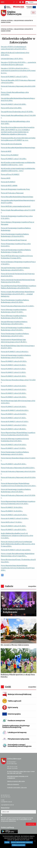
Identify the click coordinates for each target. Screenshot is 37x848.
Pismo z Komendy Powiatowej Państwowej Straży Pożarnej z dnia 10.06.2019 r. (18, 281)
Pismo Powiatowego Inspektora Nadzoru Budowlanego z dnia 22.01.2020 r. (15, 301)
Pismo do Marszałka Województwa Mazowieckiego (18, 147)
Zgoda (7, 842)
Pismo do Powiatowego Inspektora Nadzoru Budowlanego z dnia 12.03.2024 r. (16, 490)
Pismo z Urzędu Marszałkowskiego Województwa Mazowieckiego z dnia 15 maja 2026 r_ (17, 555)
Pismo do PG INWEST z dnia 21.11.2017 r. (14, 76)
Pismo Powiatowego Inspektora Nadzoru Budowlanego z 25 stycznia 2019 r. (15, 235)
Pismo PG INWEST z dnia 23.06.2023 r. (14, 414)
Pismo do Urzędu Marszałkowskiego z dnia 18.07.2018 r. (15, 122)
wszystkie (32, 586)
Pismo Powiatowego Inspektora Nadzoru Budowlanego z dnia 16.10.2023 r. (15, 453)
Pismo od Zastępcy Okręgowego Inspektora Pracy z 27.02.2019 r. (18, 263)
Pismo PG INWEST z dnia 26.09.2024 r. (14, 515)
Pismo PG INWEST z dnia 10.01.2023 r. (13, 376)
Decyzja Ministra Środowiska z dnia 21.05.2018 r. (17, 112)
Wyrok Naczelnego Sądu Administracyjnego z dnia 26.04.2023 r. (18, 402)
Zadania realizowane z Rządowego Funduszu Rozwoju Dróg (16, 726)
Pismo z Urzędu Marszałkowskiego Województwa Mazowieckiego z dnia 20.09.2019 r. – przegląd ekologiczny (17, 294)
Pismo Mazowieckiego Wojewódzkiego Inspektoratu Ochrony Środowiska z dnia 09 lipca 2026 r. (17, 568)
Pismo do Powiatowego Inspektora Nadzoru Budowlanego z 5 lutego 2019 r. (16, 251)
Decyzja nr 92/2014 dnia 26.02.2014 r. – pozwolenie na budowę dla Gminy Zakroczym (18, 63)
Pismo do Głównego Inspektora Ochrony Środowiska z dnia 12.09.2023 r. (15, 440)
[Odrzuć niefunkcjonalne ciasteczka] (35, 841)
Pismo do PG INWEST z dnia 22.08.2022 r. (15, 351)
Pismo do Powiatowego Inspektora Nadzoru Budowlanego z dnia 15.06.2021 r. (16, 329)
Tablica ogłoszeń (14, 701)
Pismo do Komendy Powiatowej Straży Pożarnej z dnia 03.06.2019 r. (18, 275)
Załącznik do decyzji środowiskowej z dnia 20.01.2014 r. (15, 54)
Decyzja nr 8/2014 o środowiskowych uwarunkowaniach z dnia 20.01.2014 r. (14, 48)
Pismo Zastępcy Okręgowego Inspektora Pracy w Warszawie (17, 223)
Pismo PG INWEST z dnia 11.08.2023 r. (13, 429)
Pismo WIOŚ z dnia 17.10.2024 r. (11, 522)
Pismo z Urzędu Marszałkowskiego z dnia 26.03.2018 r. (15, 93)
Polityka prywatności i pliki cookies (16, 781)
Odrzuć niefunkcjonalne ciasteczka (21, 842)
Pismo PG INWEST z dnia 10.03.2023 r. (13, 389)
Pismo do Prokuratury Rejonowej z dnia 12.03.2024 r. (18, 496)
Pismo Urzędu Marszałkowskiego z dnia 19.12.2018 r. (18, 211)
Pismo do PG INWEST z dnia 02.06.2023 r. (15, 410)
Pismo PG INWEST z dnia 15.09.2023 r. (14, 444)
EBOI (2, 2)
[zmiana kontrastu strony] (20, 2)
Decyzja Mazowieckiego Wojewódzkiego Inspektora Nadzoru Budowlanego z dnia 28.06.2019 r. (18, 287)
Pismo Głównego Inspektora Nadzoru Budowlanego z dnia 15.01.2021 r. (14, 317)
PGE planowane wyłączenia (18, 739)
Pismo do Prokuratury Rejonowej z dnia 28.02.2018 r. (18, 87)
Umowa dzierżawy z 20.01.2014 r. (12, 58)
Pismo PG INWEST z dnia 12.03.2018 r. (13, 104)
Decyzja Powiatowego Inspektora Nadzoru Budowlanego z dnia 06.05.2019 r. (15, 269)
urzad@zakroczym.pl (6, 801)
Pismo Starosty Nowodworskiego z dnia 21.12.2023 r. (18, 459)
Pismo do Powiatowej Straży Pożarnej (14, 240)
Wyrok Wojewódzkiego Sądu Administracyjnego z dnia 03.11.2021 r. (18, 347)
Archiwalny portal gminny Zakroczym (17, 787)
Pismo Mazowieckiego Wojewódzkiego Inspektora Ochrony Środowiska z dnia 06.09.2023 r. (18, 434)
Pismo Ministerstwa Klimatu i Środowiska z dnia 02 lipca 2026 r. (18, 561)
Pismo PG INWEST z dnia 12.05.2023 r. (13, 407)
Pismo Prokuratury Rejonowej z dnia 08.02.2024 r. (18, 468)
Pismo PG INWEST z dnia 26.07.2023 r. (14, 425)
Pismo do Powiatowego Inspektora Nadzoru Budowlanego (16, 229)
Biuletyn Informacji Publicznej (19, 694)
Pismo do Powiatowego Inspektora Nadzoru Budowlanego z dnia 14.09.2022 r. (16, 356)
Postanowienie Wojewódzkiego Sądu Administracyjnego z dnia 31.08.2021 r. (14, 341)
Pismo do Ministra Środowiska (11, 144)
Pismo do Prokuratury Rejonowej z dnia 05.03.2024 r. (18, 479)
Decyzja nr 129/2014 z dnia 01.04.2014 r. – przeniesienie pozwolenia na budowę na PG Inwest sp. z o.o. (18, 70)
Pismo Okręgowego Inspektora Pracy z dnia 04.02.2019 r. (16, 245)
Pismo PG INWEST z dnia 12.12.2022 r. (13, 372)
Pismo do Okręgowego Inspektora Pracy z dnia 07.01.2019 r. (17, 217)
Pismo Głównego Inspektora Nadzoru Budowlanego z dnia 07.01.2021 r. (14, 311)
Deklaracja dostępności (13, 784)
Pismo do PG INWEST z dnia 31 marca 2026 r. (16, 550)
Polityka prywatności (18, 845)
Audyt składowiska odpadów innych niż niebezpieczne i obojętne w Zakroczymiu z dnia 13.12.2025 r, (17, 535)
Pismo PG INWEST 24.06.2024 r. (12, 511)
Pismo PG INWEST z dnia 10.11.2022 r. (13, 369)
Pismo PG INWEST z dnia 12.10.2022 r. (13, 365)
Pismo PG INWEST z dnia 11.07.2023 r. (13, 418)
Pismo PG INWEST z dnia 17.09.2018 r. (14, 159)
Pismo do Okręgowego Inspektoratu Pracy (15, 189)
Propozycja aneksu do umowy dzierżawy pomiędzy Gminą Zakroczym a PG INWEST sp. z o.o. (18, 139)
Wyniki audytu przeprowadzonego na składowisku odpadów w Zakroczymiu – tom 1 (18, 164)
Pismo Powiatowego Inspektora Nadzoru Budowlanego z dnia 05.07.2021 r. (15, 335)
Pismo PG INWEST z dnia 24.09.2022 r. (14, 361)
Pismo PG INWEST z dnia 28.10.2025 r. (13, 529)
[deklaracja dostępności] (22, 2)
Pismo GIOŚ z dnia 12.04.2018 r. (11, 108)
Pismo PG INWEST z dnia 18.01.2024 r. (13, 464)
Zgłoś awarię (13, 707)
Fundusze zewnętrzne (16, 721)
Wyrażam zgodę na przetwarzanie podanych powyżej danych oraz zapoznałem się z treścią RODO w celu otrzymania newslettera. (17, 819)
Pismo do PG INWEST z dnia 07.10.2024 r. (15, 518)
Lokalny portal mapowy (17, 732)
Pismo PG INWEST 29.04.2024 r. (12, 507)
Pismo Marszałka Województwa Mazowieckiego (17, 197)
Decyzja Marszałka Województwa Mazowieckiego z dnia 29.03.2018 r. (18, 99)
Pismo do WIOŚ (6, 151)
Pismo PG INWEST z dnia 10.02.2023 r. (13, 386)
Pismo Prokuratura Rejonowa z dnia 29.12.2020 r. (17, 306)
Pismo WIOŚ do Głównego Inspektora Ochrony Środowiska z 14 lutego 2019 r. (17, 257)
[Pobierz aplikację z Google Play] (9, 831)
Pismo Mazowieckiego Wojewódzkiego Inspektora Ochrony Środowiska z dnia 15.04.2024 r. (18, 503)
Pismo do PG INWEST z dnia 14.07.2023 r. (15, 421)
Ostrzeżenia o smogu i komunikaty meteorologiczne (20, 745)
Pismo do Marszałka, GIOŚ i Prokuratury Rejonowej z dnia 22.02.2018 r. (18, 81)
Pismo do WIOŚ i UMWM (9, 185)
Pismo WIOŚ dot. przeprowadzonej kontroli (15, 206)
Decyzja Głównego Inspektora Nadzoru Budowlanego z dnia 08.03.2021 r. (14, 323)
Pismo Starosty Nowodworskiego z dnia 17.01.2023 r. (18, 381)
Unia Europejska (14, 714)
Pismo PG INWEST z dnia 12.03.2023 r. (13, 393)
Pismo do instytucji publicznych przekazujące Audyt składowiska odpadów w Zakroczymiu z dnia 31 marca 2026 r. (18, 544)
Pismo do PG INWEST (8, 182)
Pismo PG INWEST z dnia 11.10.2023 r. (13, 448)
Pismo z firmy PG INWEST (9, 155)
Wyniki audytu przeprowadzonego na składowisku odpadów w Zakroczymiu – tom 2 (18, 170)
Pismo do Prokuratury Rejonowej (12, 193)
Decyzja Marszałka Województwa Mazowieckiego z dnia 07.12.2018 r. (18, 201)
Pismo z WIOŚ (5, 178)
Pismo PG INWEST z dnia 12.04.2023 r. (13, 397)
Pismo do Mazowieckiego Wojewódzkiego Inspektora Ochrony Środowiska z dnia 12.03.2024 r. (18, 484)
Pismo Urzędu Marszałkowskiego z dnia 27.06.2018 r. (18, 116)
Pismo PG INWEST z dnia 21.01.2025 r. (13, 526)
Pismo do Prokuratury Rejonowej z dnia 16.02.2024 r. (18, 473)
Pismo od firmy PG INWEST (10, 174)
